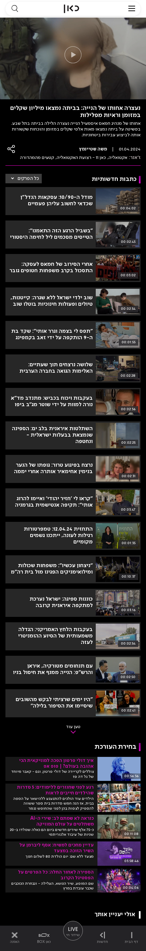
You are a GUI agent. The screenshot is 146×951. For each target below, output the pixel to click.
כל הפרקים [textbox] (28, 178)
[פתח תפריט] (132, 9)
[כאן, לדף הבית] (71, 9)
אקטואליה (118, 157)
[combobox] (23, 178)
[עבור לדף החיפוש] (15, 9)
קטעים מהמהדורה (37, 157)
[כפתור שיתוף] (11, 149)
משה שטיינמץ (93, 149)
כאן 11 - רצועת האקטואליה (81, 157)
